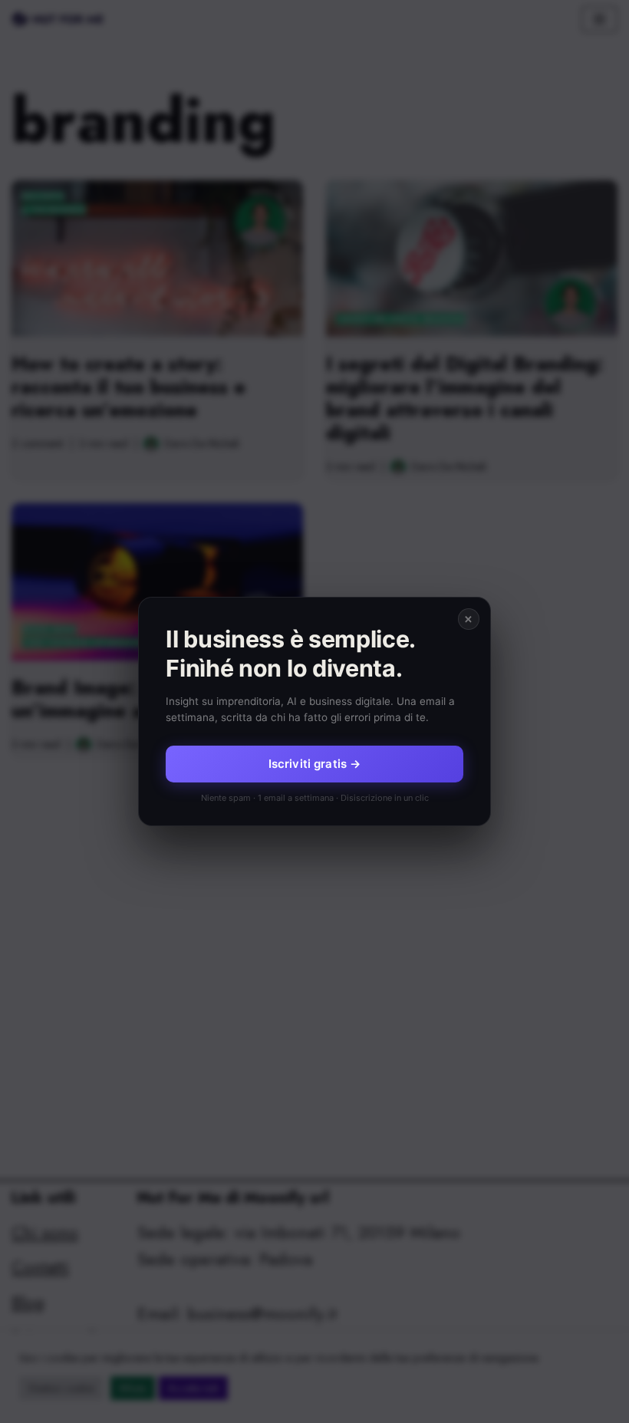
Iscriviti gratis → (314, 763)
